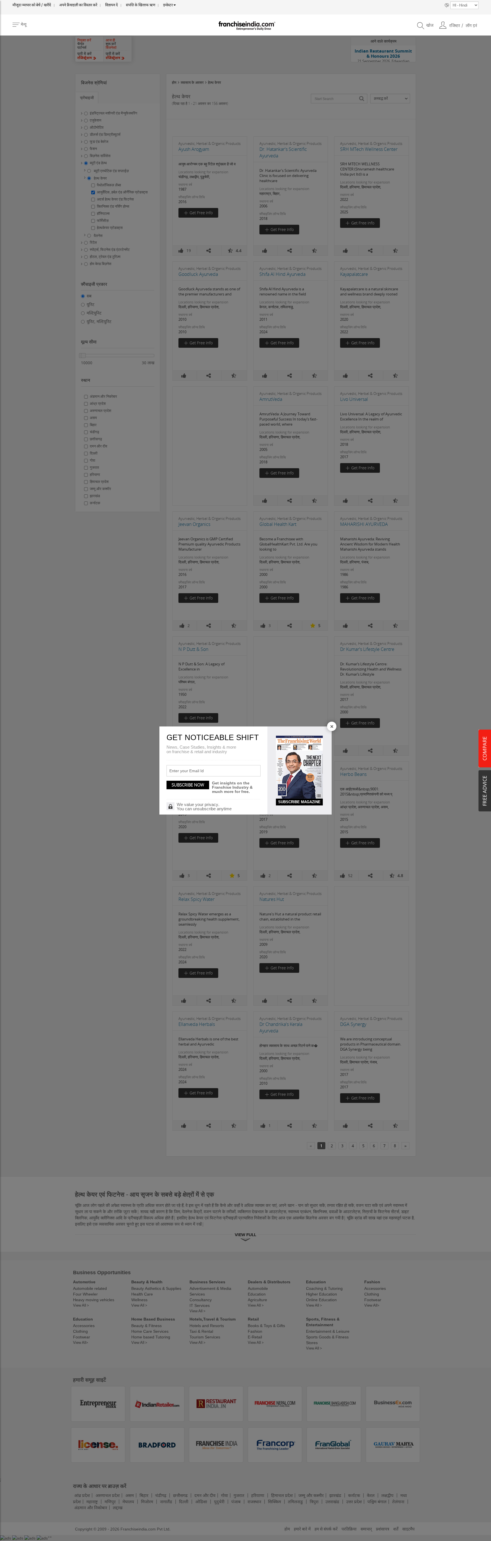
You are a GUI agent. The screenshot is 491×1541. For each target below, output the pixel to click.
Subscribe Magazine (299, 802)
